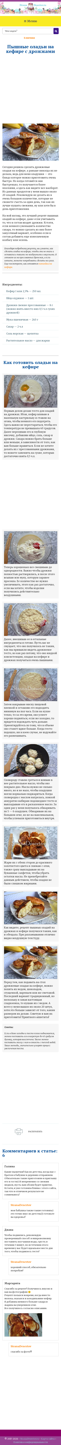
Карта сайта (48, 1439)
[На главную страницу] (30, 9)
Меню (32, 21)
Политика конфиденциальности (30, 1442)
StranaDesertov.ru (29, 1439)
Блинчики (29, 38)
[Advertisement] (30, 88)
